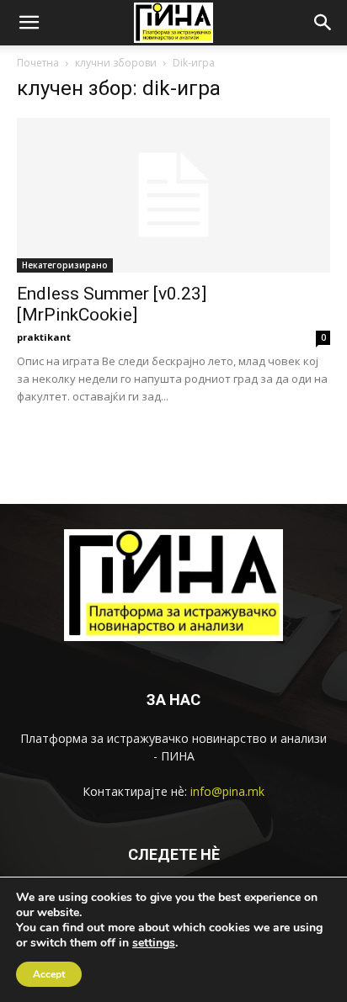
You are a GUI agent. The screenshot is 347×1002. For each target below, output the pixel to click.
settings (153, 943)
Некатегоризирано (65, 265)
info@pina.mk (227, 791)
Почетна (38, 63)
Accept (49, 974)
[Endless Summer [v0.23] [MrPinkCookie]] (173, 195)
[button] (29, 22)
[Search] (323, 22)
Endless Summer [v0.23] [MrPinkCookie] (111, 304)
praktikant (44, 337)
